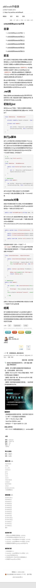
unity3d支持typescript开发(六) (16, 51)
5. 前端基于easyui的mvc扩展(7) (13, 559)
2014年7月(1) (8, 523)
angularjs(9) (8, 463)
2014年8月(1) (8, 521)
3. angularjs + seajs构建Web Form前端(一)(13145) (17, 539)
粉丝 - (11, 339)
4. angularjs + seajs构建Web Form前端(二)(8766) (17, 541)
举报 (12, 357)
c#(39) (6, 465)
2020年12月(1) (9, 497)
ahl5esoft (11, 337)
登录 (28, 363)
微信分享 (28, 332)
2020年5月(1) (8, 501)
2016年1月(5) (8, 515)
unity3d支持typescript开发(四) (16, 44)
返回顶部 (30, 360)
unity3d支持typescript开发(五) (16, 47)
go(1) (6, 472)
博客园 (4, 16)
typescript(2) (8, 484)
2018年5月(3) (8, 509)
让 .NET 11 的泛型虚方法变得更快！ (16, 416)
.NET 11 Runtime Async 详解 (14, 419)
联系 (17, 16)
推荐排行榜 (8, 548)
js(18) (6, 473)
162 (10, 443)
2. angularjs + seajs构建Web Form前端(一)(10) (16, 553)
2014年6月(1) (8, 525)
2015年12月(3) (9, 517)
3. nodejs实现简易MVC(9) (11, 555)
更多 (6, 527)
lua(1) (6, 476)
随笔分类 (7, 461)
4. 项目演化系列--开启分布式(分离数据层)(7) (16, 557)
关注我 (14, 332)
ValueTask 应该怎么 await (13, 421)
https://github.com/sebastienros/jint (14, 95)
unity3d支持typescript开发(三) (16, 40)
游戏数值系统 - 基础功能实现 (16, 353)
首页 (11, 16)
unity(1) (7, 486)
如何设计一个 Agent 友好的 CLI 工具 (16, 423)
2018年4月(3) (8, 511)
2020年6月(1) (8, 499)
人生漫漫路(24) (9, 490)
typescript (17, 325)
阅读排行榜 (8, 533)
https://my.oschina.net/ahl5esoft (14, 12)
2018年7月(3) (8, 505)
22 (9, 445)
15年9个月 (11, 441)
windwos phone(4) (9, 488)
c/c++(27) (7, 468)
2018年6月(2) (8, 507)
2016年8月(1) (8, 513)
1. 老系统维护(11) (9, 551)
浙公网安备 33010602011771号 (16, 574)
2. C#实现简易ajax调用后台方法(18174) (15, 537)
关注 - (16, 339)
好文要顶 (8, 332)
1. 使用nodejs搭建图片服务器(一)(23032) (15, 535)
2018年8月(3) (8, 503)
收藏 (9, 357)
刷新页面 (24, 360)
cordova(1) (8, 469)
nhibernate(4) (8, 480)
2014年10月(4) (9, 519)
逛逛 (8, 365)
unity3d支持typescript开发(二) (16, 36)
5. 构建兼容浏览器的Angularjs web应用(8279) (16, 543)
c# (9, 325)
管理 (23, 16)
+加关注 (6, 342)
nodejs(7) (7, 482)
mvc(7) (6, 478)
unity (25, 325)
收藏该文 (21, 332)
